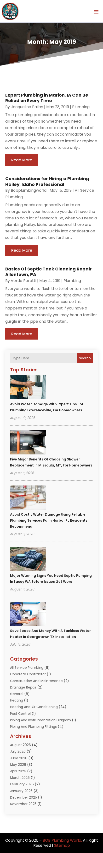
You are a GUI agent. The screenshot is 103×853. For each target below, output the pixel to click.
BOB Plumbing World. (62, 840)
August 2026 (20, 744)
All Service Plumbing (26, 667)
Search (85, 358)
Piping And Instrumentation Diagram (40, 720)
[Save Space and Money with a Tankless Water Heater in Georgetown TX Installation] (28, 614)
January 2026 (21, 790)
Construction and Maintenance (36, 680)
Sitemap (62, 845)
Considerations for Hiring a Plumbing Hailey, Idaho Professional (47, 181)
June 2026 (18, 758)
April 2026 (18, 771)
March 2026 (20, 777)
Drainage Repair (23, 687)
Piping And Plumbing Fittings (33, 726)
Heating (16, 700)
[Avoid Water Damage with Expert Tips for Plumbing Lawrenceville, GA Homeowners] (28, 388)
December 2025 (23, 797)
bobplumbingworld (28, 190)
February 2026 (22, 784)
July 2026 (18, 751)
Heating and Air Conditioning (34, 706)
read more (21, 160)
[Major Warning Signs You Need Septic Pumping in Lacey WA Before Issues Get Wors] (28, 559)
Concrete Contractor (28, 674)
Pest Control (20, 713)
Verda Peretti (23, 280)
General (16, 693)
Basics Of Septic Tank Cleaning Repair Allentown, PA (48, 271)
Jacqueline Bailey (27, 107)
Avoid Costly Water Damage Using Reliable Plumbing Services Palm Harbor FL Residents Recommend (48, 520)
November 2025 (23, 803)
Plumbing (81, 107)
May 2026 (18, 764)
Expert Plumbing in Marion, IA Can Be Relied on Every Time (46, 98)
